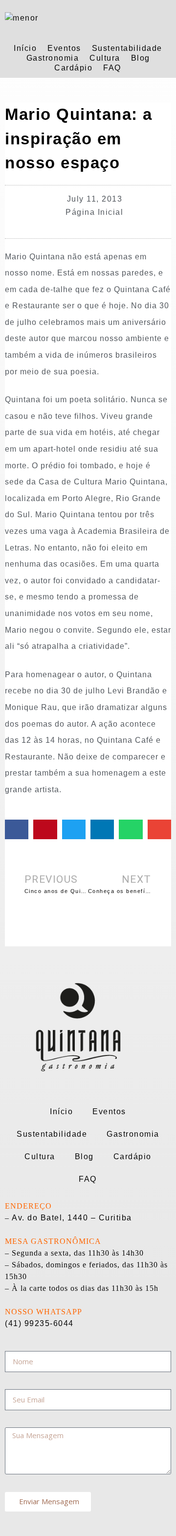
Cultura (104, 58)
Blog (140, 58)
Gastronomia (52, 58)
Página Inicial (94, 212)
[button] (16, 829)
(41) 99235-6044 (39, 1323)
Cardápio (73, 68)
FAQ (112, 68)
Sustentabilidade (127, 48)
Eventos (64, 48)
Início (25, 48)
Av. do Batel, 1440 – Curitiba (72, 1218)
